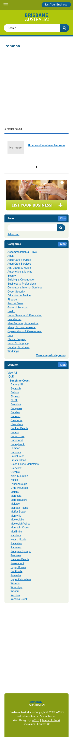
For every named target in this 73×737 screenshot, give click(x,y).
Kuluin (14, 479)
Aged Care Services (19, 259)
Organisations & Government (25, 331)
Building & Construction (21, 279)
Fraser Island (18, 460)
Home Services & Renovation (25, 315)
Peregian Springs (21, 551)
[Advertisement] (36, 88)
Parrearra (16, 547)
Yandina (15, 595)
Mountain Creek (20, 527)
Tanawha (16, 575)
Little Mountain (19, 487)
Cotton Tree (17, 436)
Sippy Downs (18, 567)
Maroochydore (19, 499)
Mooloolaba (17, 519)
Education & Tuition (19, 295)
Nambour (16, 535)
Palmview (16, 543)
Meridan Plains (19, 507)
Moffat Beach (18, 511)
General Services (18, 307)
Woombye (16, 587)
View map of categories (50, 355)
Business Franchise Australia (46, 145)
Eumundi (16, 452)
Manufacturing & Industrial (23, 323)
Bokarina (16, 404)
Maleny (15, 491)
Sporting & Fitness (18, 347)
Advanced (13, 234)
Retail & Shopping (18, 343)
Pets (10, 335)
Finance (12, 299)
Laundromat (14, 319)
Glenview (16, 468)
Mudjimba (16, 531)
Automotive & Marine (20, 271)
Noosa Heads (18, 539)
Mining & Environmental (21, 327)
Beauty (12, 275)
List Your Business (56, 4)
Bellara (15, 392)
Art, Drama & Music (19, 267)
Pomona (16, 555)
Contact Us (43, 724)
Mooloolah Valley (20, 523)
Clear (63, 218)
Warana (15, 583)
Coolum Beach (19, 428)
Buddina (15, 412)
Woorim (15, 591)
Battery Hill (17, 384)
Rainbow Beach (20, 559)
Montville (16, 515)
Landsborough (19, 483)
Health (11, 311)
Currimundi (17, 440)
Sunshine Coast (19, 380)
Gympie (15, 471)
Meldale (15, 503)
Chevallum (17, 424)
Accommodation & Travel (22, 251)
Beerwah (16, 388)
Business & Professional (22, 283)
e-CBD (35, 720)
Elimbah (15, 448)
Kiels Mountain (19, 475)
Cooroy (15, 432)
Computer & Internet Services (25, 287)
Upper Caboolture (21, 579)
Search (61, 227)
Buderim (15, 416)
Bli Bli (14, 400)
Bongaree (16, 408)
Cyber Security (16, 291)
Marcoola (16, 495)
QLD (11, 376)
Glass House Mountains (25, 463)
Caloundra (16, 420)
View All (12, 372)
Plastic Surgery (17, 339)
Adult (11, 255)
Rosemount (17, 563)
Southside (16, 571)
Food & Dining (16, 303)
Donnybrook (18, 444)
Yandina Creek (19, 599)
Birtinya (15, 396)
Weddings (13, 351)
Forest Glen (17, 456)
